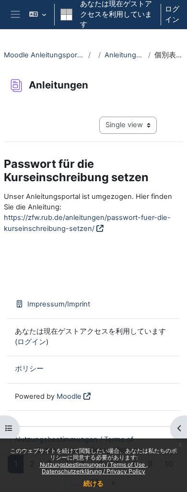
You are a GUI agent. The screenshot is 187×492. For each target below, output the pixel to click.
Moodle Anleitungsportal (44, 55)
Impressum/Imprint (58, 304)
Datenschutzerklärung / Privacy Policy (93, 471)
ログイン (172, 14)
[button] (37, 14)
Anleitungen (124, 55)
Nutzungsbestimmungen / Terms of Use (93, 464)
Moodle (69, 396)
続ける (93, 483)
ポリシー (29, 368)
